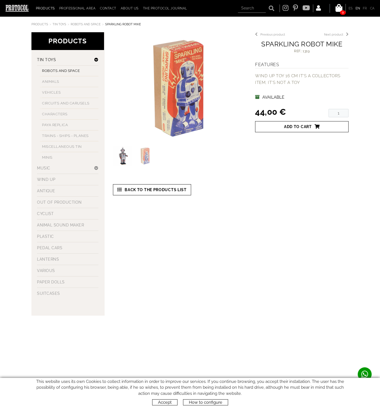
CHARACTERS (54, 114)
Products (39, 24)
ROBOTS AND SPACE (86, 24)
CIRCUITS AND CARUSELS (66, 103)
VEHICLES (51, 92)
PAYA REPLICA (55, 125)
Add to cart (298, 126)
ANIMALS (50, 81)
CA (372, 8)
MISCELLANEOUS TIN (62, 146)
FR (365, 8)
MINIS (47, 157)
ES (351, 8)
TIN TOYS (59, 24)
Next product (333, 34)
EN (358, 8)
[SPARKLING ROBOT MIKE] (178, 87)
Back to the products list (156, 190)
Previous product (272, 34)
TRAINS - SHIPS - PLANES (65, 136)
